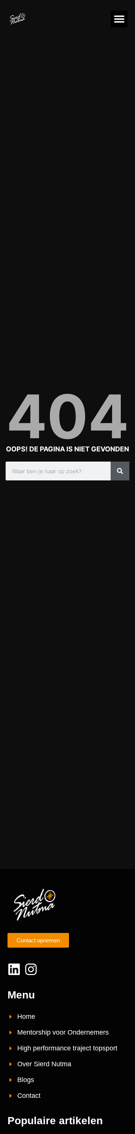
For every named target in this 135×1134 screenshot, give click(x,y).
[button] (119, 19)
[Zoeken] (120, 471)
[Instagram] (31, 969)
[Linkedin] (14, 969)
